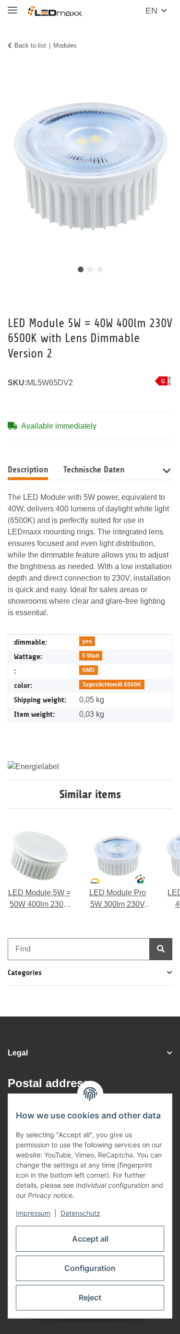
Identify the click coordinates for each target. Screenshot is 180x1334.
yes (87, 641)
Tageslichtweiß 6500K (112, 684)
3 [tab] (100, 269)
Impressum (33, 1213)
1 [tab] (81, 269)
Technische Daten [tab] (93, 469)
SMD (88, 670)
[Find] (160, 949)
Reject (90, 1297)
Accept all (90, 1239)
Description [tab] (28, 469)
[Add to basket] (15, 75)
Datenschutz (80, 1213)
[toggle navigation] (12, 6)
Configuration (90, 1268)
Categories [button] (25, 972)
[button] (166, 469)
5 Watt (90, 655)
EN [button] (151, 10)
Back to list (30, 45)
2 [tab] (90, 269)
